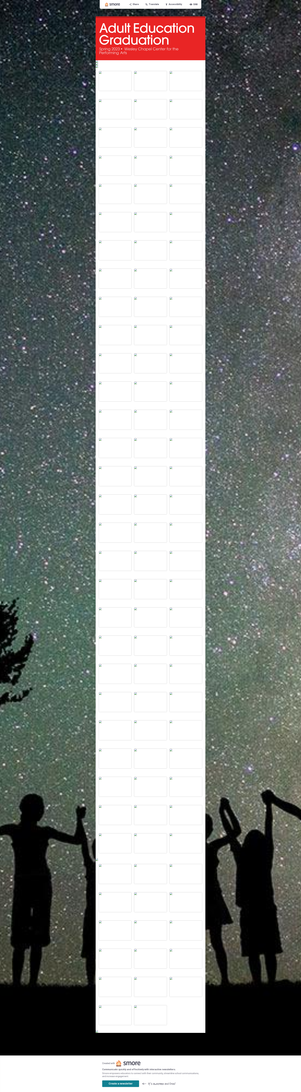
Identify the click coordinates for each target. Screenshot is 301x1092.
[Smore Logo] (112, 4)
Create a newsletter (121, 1083)
